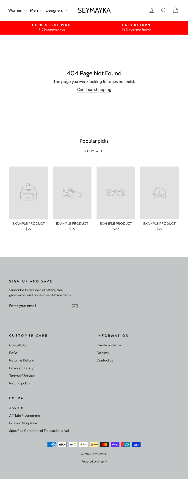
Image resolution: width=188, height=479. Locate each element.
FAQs (13, 352)
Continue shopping (94, 89)
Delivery (103, 352)
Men (34, 10)
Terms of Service (22, 375)
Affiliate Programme (24, 415)
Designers (55, 10)
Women (15, 10)
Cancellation (18, 345)
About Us (16, 408)
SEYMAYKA (94, 10)
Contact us (105, 360)
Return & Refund (21, 360)
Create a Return (109, 345)
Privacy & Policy (21, 368)
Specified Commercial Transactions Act (39, 430)
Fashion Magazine (23, 423)
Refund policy (19, 383)
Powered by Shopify (94, 461)
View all (94, 151)
